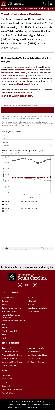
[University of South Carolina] (27, 277)
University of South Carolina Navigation (51, 3)
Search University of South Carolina (44, 3)
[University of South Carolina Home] (12, 3)
